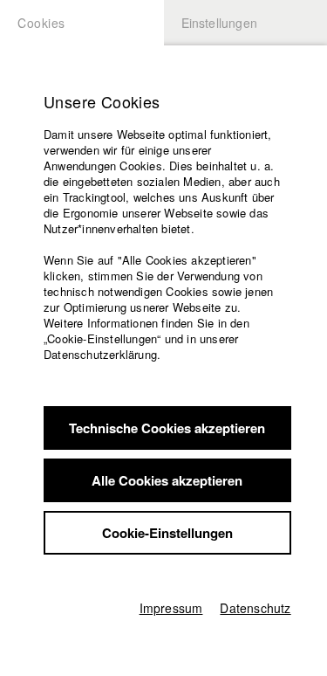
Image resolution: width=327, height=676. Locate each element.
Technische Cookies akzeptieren (167, 428)
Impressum (171, 608)
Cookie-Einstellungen (167, 532)
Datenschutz (255, 608)
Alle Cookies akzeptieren (167, 480)
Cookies (41, 22)
